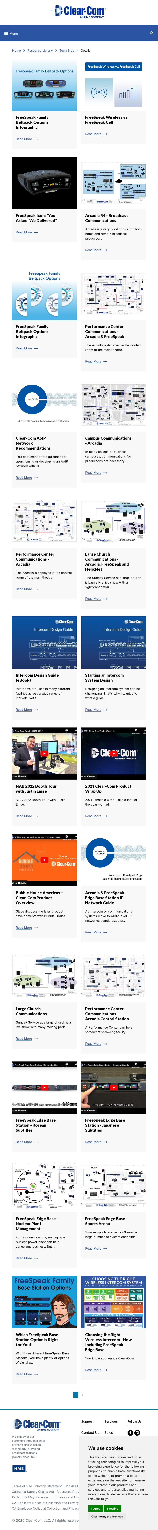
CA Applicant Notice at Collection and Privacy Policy (50, 1503)
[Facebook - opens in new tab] (130, 1433)
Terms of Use (22, 1486)
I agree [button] (95, 1508)
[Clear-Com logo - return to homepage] (79, 11)
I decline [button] (112, 1508)
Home (16, 50)
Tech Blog (66, 50)
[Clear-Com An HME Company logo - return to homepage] (36, 1425)
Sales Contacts (111, 1435)
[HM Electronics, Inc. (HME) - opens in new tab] (19, 1468)
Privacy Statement (48, 1486)
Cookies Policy (75, 1486)
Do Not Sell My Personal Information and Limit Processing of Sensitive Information (73, 1497)
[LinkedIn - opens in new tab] (137, 1433)
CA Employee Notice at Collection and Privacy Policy (50, 1508)
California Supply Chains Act (33, 1492)
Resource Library (40, 50)
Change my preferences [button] (107, 1516)
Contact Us (90, 1433)
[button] (152, 33)
